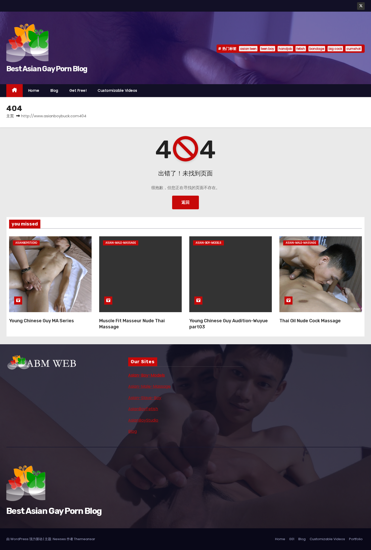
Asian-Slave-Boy (144, 398)
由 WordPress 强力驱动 (24, 539)
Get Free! (78, 90)
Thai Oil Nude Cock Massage (310, 321)
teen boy (267, 49)
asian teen (248, 49)
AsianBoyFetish (143, 409)
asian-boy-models (208, 243)
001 (291, 539)
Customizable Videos (117, 90)
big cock (335, 49)
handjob (285, 49)
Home (33, 90)
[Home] (14, 90)
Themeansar (84, 539)
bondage (316, 49)
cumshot (354, 49)
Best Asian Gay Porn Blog (46, 68)
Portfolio (356, 539)
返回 (185, 202)
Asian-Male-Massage (149, 386)
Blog (54, 90)
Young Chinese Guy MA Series (41, 321)
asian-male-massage (120, 243)
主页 (10, 116)
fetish (301, 49)
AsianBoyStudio (143, 420)
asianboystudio (26, 243)
